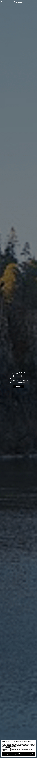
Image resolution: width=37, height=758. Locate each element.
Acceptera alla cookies (7, 754)
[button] (35, 2)
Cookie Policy (8, 748)
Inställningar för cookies (30, 754)
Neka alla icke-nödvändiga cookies (18, 754)
